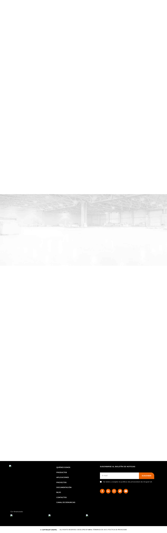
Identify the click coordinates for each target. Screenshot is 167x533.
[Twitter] (120, 491)
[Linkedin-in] (108, 491)
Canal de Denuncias (65, 502)
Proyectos (61, 482)
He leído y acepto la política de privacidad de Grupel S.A (127, 482)
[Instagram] (114, 491)
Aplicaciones (62, 477)
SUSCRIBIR (146, 476)
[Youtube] (126, 491)
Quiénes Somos (63, 467)
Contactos (61, 497)
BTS (90, 530)
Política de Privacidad (117, 530)
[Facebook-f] (102, 491)
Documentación (63, 487)
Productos (61, 472)
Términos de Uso (100, 530)
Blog (58, 492)
